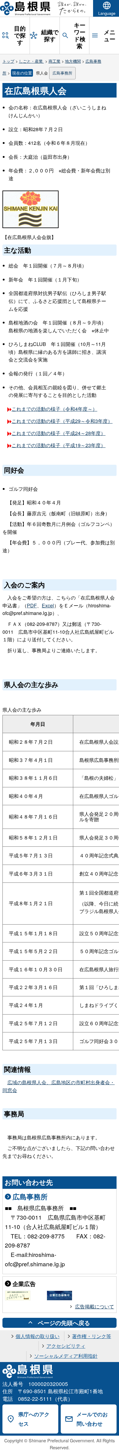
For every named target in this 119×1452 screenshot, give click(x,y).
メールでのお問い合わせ (92, 1418)
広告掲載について (94, 1306)
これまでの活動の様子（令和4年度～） (54, 408)
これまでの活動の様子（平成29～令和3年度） (62, 420)
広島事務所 (62, 73)
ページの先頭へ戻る (64, 1322)
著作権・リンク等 (91, 1336)
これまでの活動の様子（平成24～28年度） (59, 433)
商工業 (54, 61)
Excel (48, 605)
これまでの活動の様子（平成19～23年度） (59, 445)
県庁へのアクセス (33, 1418)
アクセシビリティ (65, 1345)
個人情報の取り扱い (38, 1336)
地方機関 (73, 61)
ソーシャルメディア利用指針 (66, 1355)
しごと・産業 (31, 61)
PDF (32, 605)
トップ (8, 61)
